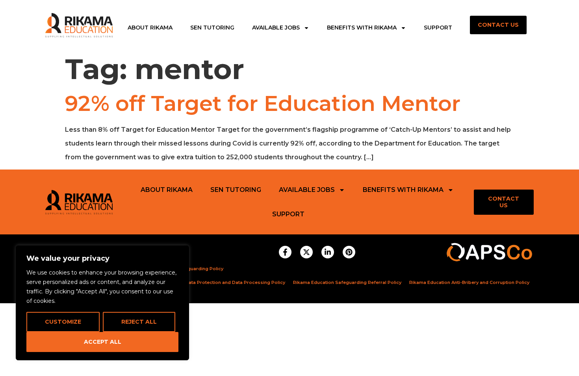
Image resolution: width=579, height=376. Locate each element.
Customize (63, 321)
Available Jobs (276, 28)
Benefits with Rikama (362, 28)
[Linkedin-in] (327, 252)
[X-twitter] (306, 252)
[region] (102, 302)
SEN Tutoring (212, 28)
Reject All (139, 321)
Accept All (102, 341)
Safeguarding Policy (200, 268)
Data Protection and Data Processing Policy (235, 282)
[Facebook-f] (285, 252)
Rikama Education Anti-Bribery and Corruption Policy (469, 282)
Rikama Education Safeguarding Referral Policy (347, 282)
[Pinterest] (349, 252)
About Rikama (150, 28)
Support (438, 28)
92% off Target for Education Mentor (262, 103)
